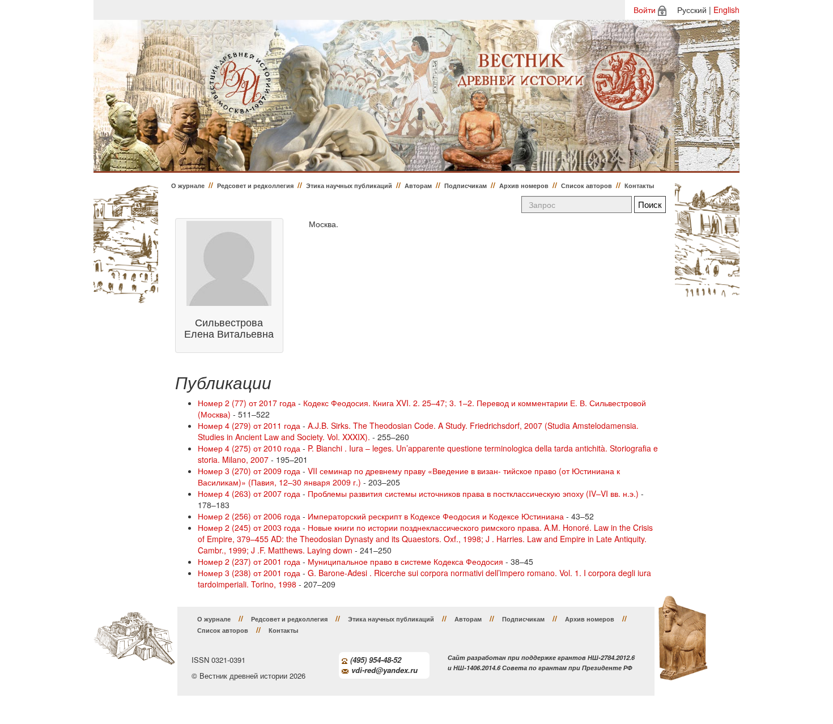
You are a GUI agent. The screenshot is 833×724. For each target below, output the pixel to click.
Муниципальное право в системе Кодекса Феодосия (405, 561)
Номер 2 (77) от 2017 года (247, 402)
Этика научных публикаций (349, 185)
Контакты (639, 185)
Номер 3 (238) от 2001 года (249, 572)
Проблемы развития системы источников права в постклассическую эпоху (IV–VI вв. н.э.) (473, 493)
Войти (645, 9)
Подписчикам (465, 185)
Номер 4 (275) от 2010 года (249, 448)
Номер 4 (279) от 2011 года (249, 425)
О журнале (188, 185)
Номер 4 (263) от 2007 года (249, 493)
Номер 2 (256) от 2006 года (249, 516)
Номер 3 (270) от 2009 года (249, 470)
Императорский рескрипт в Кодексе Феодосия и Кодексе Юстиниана (436, 516)
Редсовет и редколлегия (255, 185)
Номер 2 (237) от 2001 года (249, 561)
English (726, 9)
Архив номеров (524, 185)
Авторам (418, 185)
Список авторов (586, 185)
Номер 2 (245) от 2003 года (249, 527)
